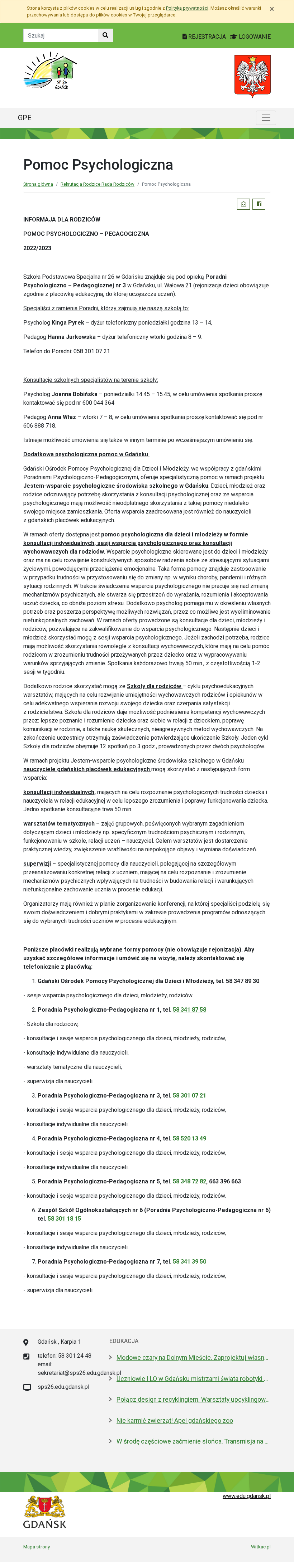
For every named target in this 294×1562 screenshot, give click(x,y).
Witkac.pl (261, 1546)
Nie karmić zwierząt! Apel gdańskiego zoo (175, 1420)
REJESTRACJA (207, 36)
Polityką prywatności (187, 8)
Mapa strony (36, 1546)
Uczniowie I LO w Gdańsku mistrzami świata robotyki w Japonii (194, 1378)
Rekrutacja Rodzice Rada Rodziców (97, 184)
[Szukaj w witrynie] (105, 35)
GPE (25, 117)
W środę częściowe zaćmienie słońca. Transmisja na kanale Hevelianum (194, 1441)
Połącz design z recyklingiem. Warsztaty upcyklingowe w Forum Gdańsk (194, 1399)
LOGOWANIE (254, 36)
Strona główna (38, 184)
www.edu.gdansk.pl (247, 1496)
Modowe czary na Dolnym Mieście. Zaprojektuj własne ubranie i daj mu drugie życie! (194, 1357)
